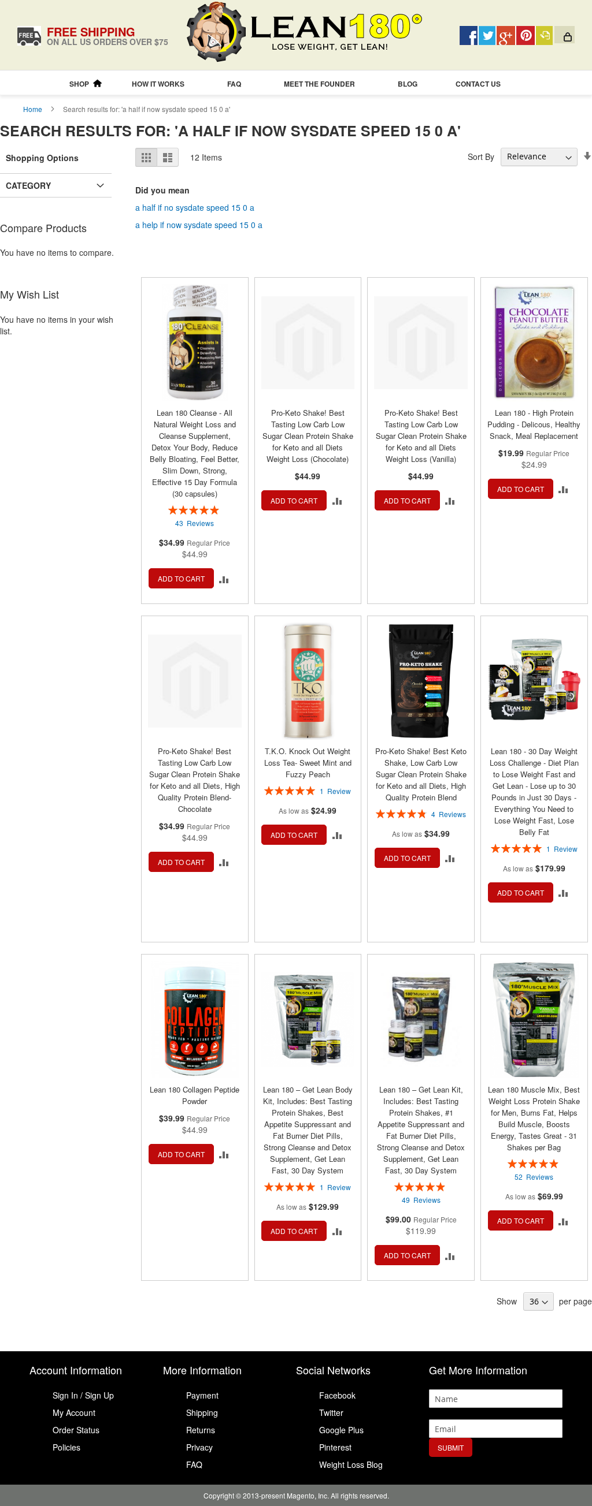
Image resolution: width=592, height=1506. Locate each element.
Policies (66, 1447)
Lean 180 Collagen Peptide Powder (194, 1095)
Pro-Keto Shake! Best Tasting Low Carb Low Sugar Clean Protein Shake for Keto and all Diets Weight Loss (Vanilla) (421, 435)
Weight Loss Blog (351, 1464)
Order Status (76, 1430)
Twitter (331, 1412)
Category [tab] (28, 185)
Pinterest (335, 1447)
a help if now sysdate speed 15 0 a (198, 224)
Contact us (478, 84)
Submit (451, 1447)
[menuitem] (79, 84)
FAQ (194, 1464)
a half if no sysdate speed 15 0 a (194, 207)
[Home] (97, 83)
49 (421, 1200)
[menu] (296, 84)
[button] (224, 578)
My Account (74, 1412)
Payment (202, 1395)
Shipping (202, 1412)
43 (194, 523)
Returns (200, 1430)
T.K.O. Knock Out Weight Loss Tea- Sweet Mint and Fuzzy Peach (308, 762)
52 (534, 1176)
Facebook (337, 1395)
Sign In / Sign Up (83, 1395)
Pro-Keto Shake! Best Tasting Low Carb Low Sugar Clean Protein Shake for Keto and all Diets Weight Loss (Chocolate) (307, 435)
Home (33, 109)
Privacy (199, 1447)
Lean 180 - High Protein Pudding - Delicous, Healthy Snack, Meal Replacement (533, 424)
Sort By (481, 156)
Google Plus (341, 1430)
